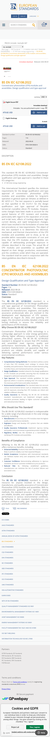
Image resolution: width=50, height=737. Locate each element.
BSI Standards (16, 49)
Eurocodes (6, 595)
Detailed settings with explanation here (25, 732)
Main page (5, 49)
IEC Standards (7, 563)
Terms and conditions (20, 682)
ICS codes (5, 520)
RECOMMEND (22, 508)
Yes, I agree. (35, 727)
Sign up (22, 16)
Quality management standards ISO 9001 (18, 606)
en (38, 16)
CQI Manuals (6, 663)
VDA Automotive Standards (12, 590)
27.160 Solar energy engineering (23, 51)
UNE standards (8, 585)
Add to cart (41, 112)
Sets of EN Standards (10, 601)
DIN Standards (7, 558)
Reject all (15, 727)
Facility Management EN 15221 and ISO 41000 (19, 628)
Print (7, 508)
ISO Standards (7, 579)
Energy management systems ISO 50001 (17, 622)
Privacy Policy (6, 689)
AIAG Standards (8, 525)
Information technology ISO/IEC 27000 (17, 639)
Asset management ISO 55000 (13, 617)
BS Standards (17, 653)
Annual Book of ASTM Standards (15, 536)
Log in (15, 16)
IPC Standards (7, 574)
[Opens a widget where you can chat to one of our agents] (41, 733)
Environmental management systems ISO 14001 (20, 612)
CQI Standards (7, 552)
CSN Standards (7, 547)
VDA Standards (16, 660)
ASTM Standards (8, 531)
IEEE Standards (7, 568)
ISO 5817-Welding (8, 633)
